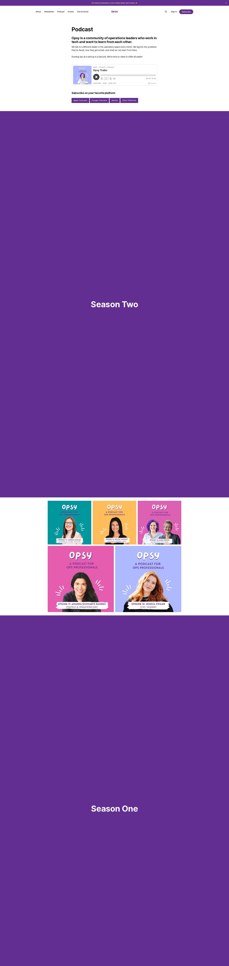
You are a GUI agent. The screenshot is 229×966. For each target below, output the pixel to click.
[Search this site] (166, 12)
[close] (226, 3)
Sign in (174, 12)
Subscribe (186, 12)
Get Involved (82, 12)
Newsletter (49, 12)
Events (71, 12)
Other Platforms (129, 100)
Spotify (115, 100)
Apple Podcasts (80, 100)
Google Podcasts (99, 100)
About (38, 12)
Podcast (60, 12)
